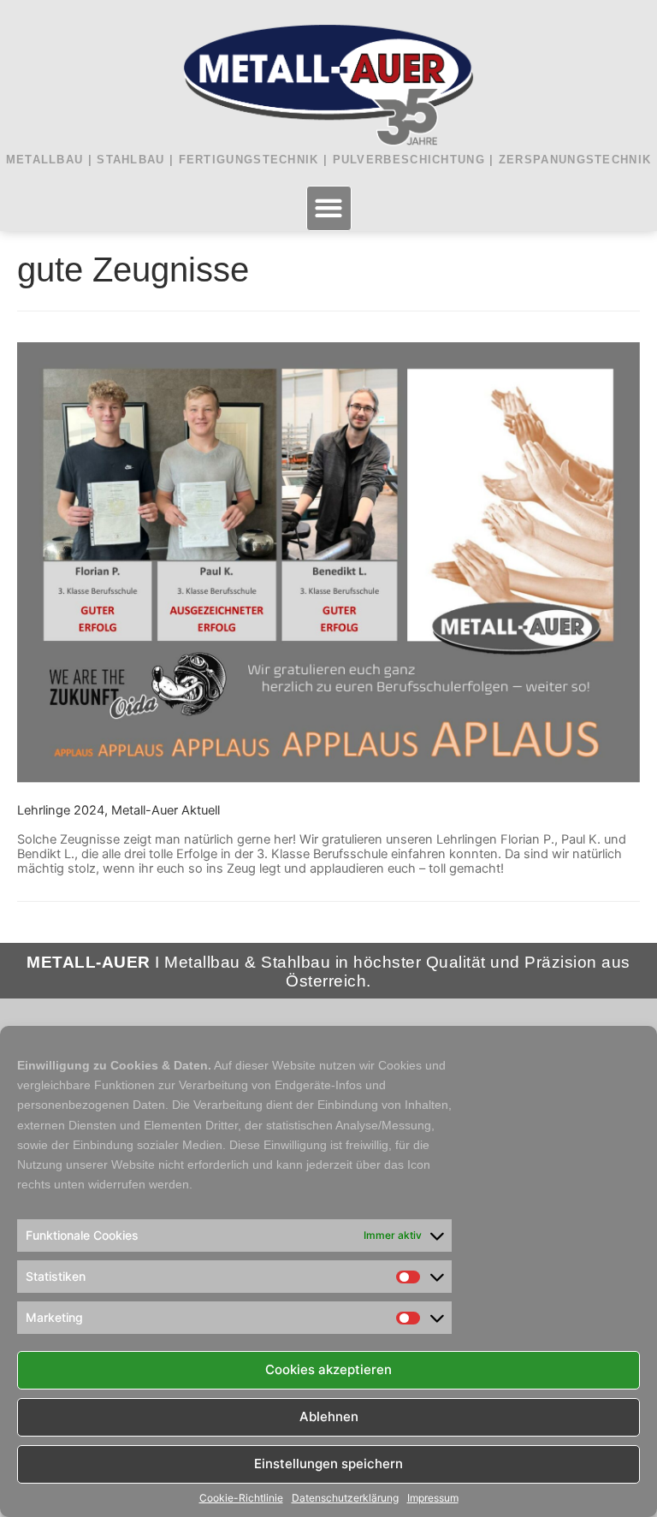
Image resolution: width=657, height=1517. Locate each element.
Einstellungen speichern (328, 1463)
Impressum (433, 1498)
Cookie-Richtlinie (241, 1498)
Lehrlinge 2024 (60, 810)
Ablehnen (328, 1416)
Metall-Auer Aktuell (165, 810)
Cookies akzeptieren (328, 1369)
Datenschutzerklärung (345, 1498)
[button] (329, 208)
